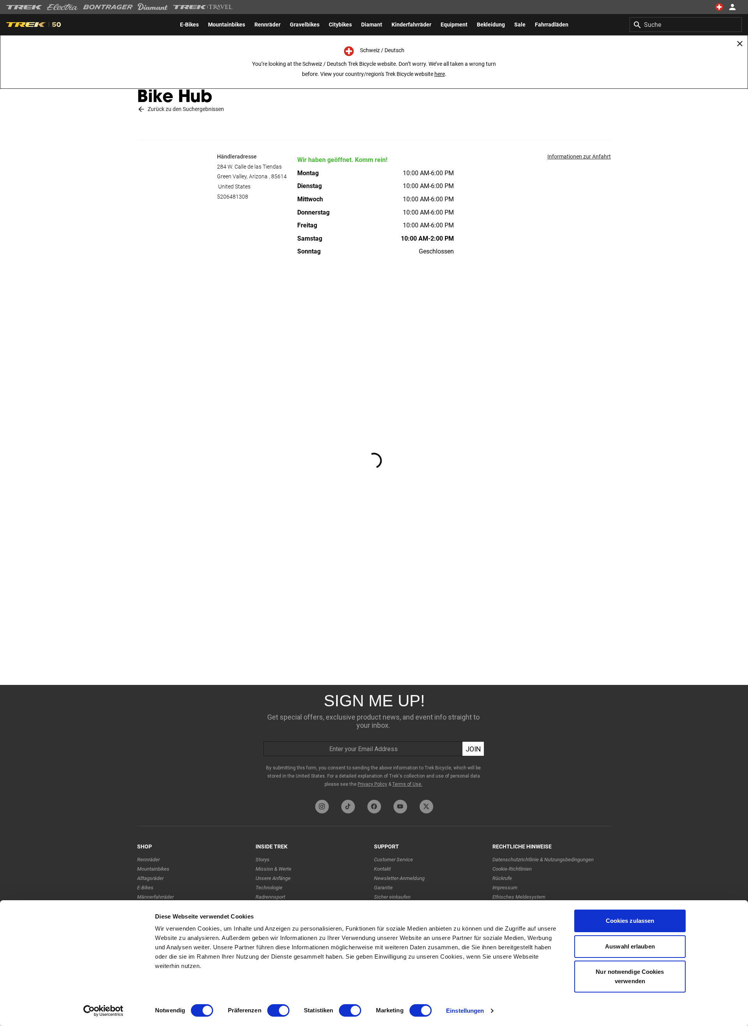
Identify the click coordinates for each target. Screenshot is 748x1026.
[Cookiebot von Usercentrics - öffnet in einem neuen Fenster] (103, 1011)
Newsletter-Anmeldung (399, 878)
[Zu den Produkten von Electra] (62, 7)
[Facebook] (374, 806)
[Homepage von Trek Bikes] (24, 7)
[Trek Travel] (203, 7)
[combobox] (686, 24)
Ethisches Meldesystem (518, 897)
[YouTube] (400, 806)
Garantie (383, 887)
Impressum (504, 887)
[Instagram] (322, 806)
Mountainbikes (153, 869)
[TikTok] (348, 806)
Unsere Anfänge (273, 878)
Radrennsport (270, 897)
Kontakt (382, 869)
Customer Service (393, 859)
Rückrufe (502, 878)
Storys (263, 859)
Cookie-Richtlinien (512, 869)
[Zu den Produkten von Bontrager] (108, 7)
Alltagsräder (150, 878)
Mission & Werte (273, 869)
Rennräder (148, 859)
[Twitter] (426, 806)
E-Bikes (145, 887)
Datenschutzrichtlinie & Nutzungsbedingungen (543, 859)
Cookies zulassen (630, 920)
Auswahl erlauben (630, 946)
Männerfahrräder (155, 897)
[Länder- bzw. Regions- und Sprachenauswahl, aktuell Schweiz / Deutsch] (719, 7)
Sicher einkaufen (392, 897)
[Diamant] (153, 7)
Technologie (269, 887)
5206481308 (232, 197)
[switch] (278, 1010)
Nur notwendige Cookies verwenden (630, 976)
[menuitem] (189, 24)
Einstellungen (465, 1010)
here (439, 74)
